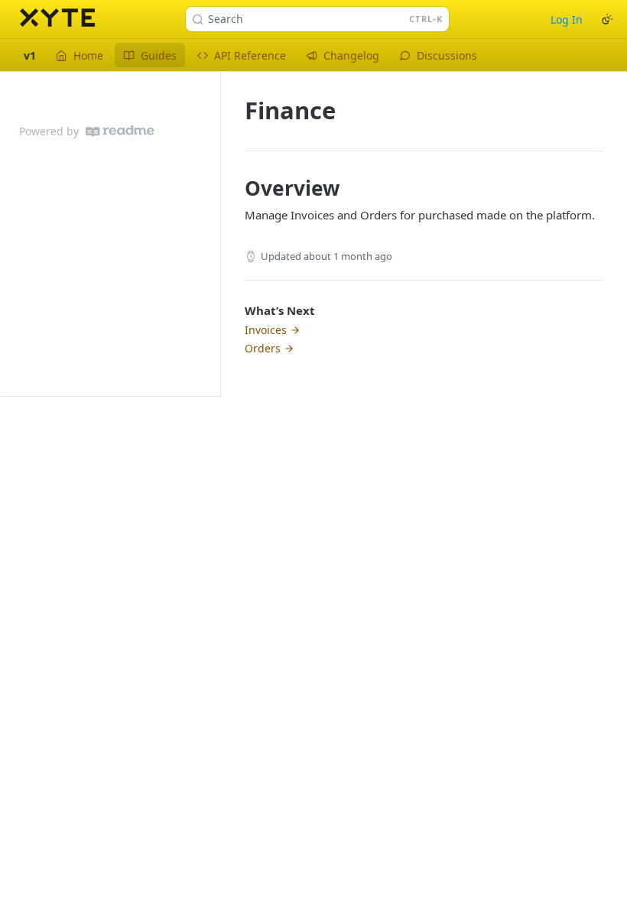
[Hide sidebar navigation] (217, 233)
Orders (263, 348)
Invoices (266, 330)
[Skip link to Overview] (234, 188)
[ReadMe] (120, 131)
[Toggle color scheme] (607, 19)
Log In (567, 19)
